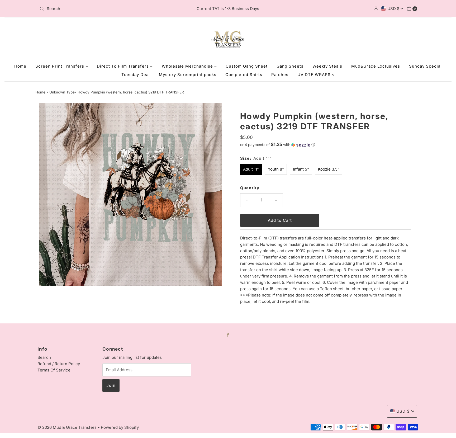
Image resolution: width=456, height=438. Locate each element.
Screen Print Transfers (60, 66)
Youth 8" (276, 169)
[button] (325, 144)
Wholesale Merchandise (188, 66)
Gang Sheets (290, 66)
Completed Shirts (243, 74)
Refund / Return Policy (58, 363)
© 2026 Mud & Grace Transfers (67, 427)
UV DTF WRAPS (314, 74)
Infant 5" (301, 169)
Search (44, 357)
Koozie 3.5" (328, 169)
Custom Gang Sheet (247, 66)
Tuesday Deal (135, 74)
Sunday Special (425, 66)
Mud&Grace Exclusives (375, 66)
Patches (279, 74)
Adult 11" (251, 169)
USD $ (394, 8)
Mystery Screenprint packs (187, 74)
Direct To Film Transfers (123, 66)
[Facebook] (228, 334)
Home (20, 66)
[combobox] (99, 8)
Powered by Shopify (120, 427)
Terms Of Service (53, 370)
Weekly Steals (327, 66)
